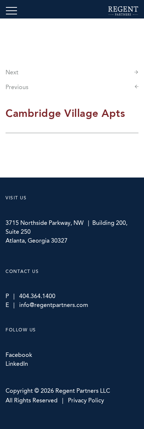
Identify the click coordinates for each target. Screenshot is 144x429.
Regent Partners (123, 11)
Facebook (19, 354)
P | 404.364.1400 (30, 296)
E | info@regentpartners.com (47, 304)
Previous (17, 87)
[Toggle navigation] (11, 10)
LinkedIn (17, 363)
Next (12, 72)
